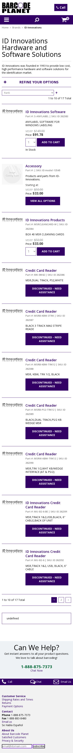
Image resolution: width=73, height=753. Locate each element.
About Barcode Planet (15, 734)
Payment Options (12, 706)
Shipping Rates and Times (17, 699)
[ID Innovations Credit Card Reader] (12, 502)
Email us (7, 721)
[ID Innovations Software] (12, 111)
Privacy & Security (13, 740)
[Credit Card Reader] (12, 270)
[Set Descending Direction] (56, 93)
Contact (7, 711)
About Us (8, 730)
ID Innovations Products (46, 224)
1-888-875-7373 (36, 666)
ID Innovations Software (46, 114)
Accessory (42, 168)
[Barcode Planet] (16, 7)
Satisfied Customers (14, 737)
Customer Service (14, 696)
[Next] (68, 600)
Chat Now (37, 670)
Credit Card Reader (44, 272)
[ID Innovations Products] (12, 219)
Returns (6, 703)
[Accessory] (12, 165)
